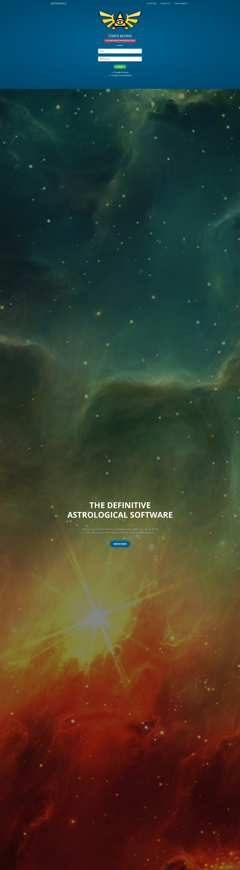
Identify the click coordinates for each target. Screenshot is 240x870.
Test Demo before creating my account (120, 40)
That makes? (181, 3)
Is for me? (152, 3)
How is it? (166, 3)
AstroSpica (58, 3)
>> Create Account (120, 72)
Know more (120, 544)
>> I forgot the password (120, 75)
